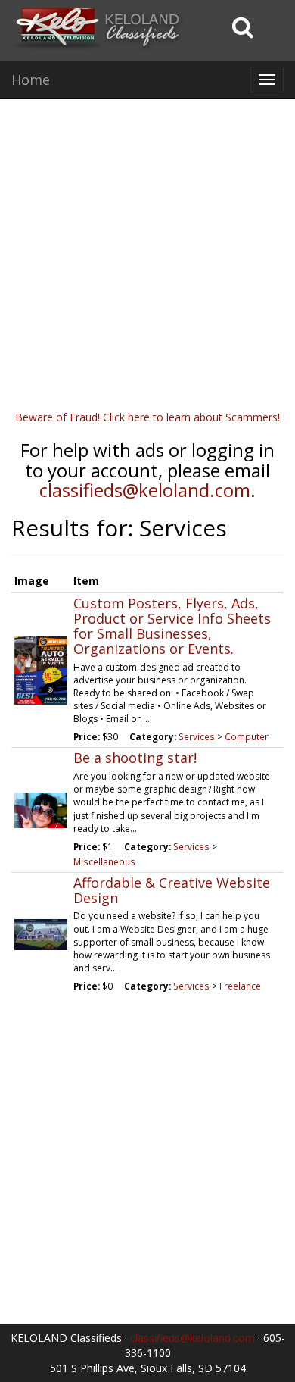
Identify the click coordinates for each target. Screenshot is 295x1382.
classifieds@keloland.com (144, 489)
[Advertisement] (147, 262)
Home (30, 79)
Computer (247, 736)
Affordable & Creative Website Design (171, 890)
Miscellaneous (104, 861)
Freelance (240, 986)
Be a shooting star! (135, 758)
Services (197, 736)
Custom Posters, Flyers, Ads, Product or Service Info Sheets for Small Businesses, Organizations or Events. (172, 625)
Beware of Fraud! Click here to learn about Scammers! (147, 417)
